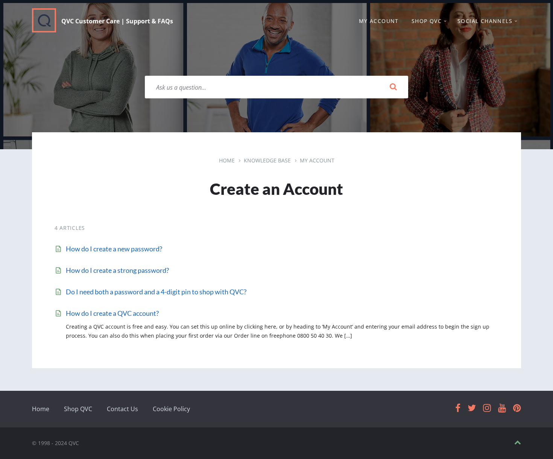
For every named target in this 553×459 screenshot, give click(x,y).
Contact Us (122, 409)
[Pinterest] (517, 408)
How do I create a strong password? (117, 270)
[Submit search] (393, 87)
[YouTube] (502, 408)
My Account (317, 160)
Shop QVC (78, 409)
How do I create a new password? (114, 249)
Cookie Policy (171, 409)
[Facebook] (457, 408)
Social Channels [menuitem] (484, 20)
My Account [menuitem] (379, 20)
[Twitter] (472, 408)
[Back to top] (517, 443)
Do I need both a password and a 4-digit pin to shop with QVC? (156, 292)
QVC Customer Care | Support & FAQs (117, 21)
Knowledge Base (267, 160)
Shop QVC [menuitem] (427, 20)
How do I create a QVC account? (112, 313)
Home (227, 160)
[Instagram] (487, 408)
